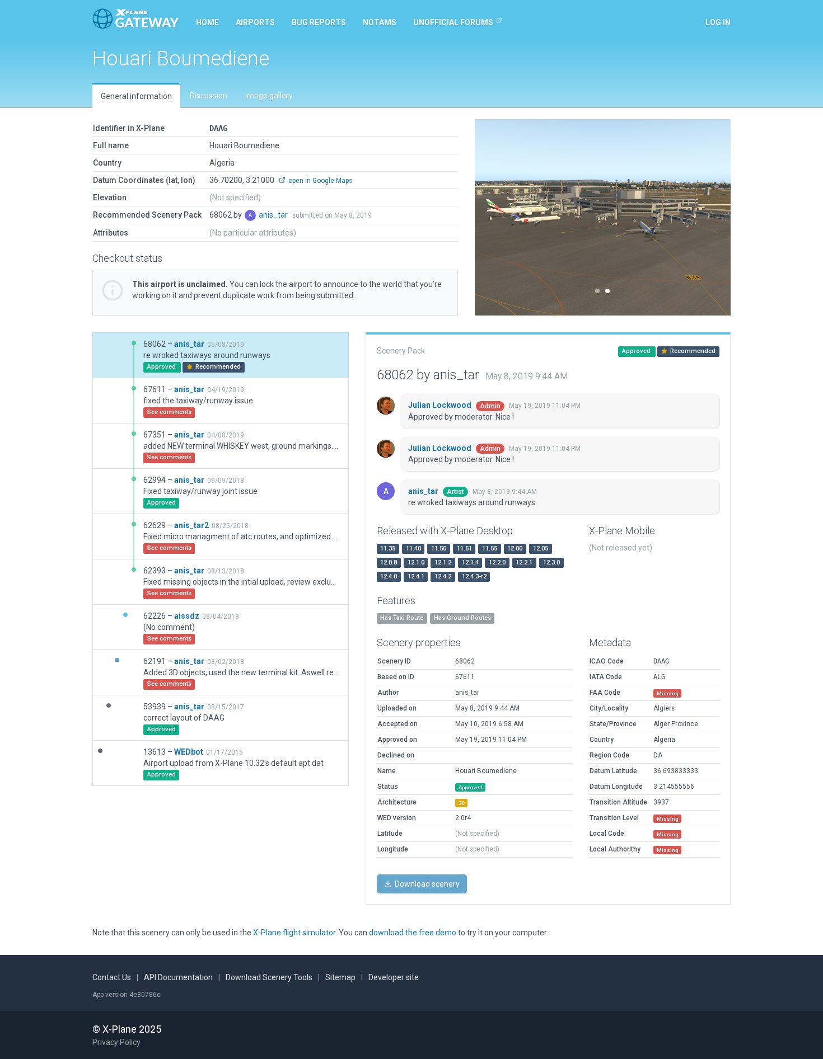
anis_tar (274, 214)
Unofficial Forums (453, 22)
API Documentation (178, 977)
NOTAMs (379, 22)
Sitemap (340, 977)
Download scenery (426, 883)
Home (207, 22)
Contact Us (111, 977)
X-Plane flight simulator (294, 932)
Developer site (393, 977)
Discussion (208, 95)
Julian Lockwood (440, 405)
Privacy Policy (116, 1042)
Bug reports (319, 22)
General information (136, 96)
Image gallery (269, 95)
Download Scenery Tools (269, 977)
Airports (255, 22)
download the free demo (412, 932)
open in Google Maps (319, 181)
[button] (494, 217)
